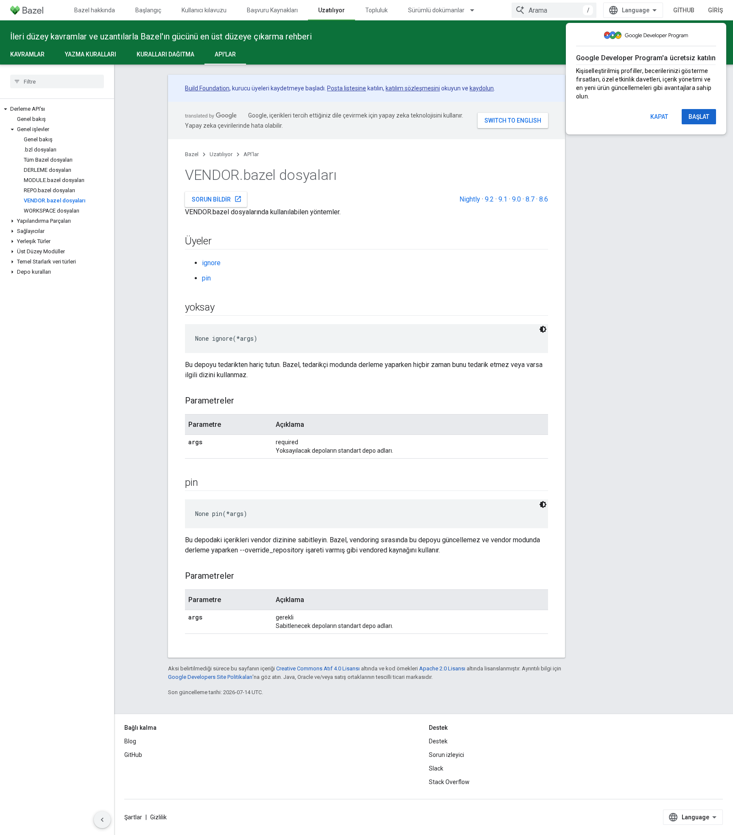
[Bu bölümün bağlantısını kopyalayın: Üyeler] (220, 242)
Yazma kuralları (90, 54)
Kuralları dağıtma (165, 54)
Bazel (192, 154)
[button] (57, 109)
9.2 (489, 199)
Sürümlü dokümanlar (436, 10)
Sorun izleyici (446, 754)
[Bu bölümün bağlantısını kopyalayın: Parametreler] (242, 401)
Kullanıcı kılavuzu (204, 10)
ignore (211, 263)
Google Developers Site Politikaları (210, 677)
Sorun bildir (217, 199)
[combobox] (554, 10)
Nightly (469, 199)
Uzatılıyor (331, 10)
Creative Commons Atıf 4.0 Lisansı (318, 668)
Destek (438, 741)
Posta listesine (346, 88)
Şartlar (133, 817)
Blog (130, 741)
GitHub (683, 10)
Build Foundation (207, 88)
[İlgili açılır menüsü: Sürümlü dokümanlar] (475, 10)
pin (206, 278)
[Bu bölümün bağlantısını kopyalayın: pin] (206, 483)
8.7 (530, 199)
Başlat (698, 116)
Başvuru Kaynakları (272, 10)
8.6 (543, 199)
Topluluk (376, 10)
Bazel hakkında (94, 10)
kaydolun (482, 88)
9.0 (516, 199)
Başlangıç (148, 10)
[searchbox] (57, 81)
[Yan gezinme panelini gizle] (102, 819)
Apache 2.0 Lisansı (442, 668)
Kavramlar (27, 54)
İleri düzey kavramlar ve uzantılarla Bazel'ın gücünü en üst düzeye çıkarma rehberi (161, 36)
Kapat (659, 116)
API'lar (225, 54)
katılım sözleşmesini (413, 88)
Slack (436, 768)
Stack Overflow (449, 782)
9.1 (502, 199)
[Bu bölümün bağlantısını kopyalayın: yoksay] (223, 308)
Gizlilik (158, 817)
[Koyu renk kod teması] (543, 329)
